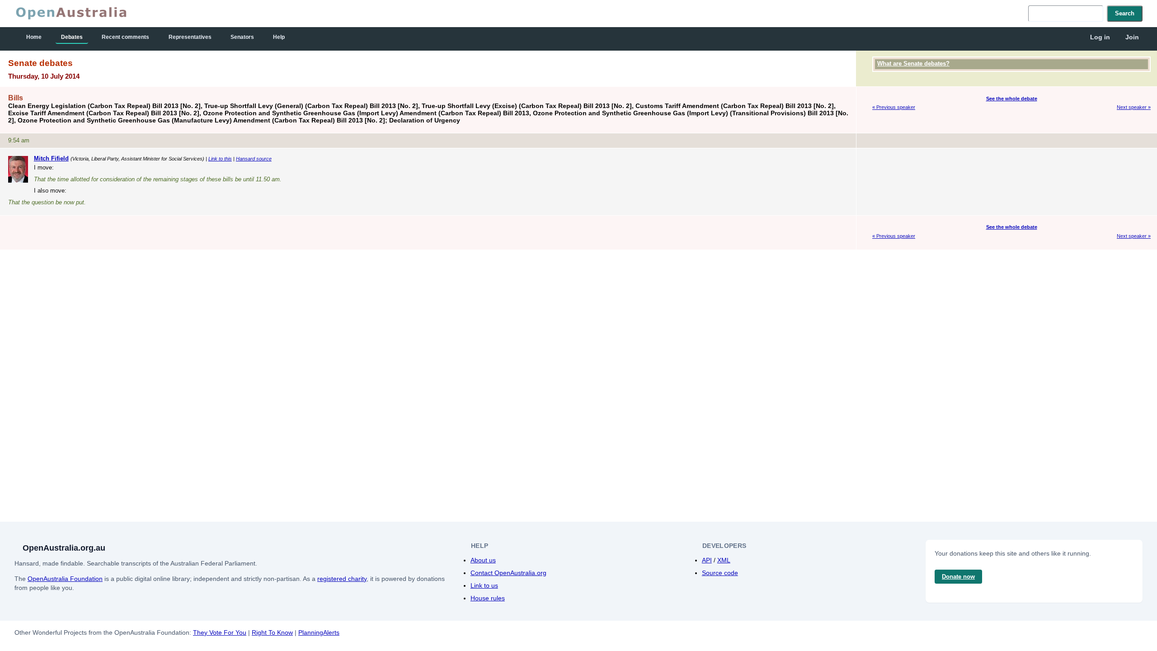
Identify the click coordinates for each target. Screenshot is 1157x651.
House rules (487, 598)
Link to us (484, 585)
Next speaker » (1134, 107)
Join (1132, 37)
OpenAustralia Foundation (65, 578)
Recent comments (125, 37)
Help (279, 37)
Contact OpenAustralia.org (508, 572)
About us (483, 560)
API (707, 560)
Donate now (958, 576)
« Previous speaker (893, 107)
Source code (720, 572)
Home (34, 37)
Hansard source (254, 158)
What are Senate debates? (913, 63)
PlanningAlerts (318, 632)
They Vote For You (219, 632)
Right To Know (272, 632)
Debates (72, 37)
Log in (1100, 37)
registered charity (342, 578)
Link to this (220, 158)
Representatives (190, 37)
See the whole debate (1011, 98)
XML (723, 560)
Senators (242, 37)
